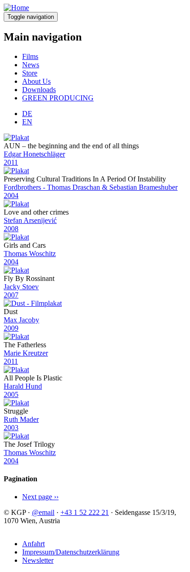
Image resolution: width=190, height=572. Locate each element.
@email (43, 512)
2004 (11, 195)
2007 (11, 295)
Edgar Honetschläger (34, 154)
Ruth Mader (21, 419)
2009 (11, 328)
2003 (11, 428)
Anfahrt (33, 544)
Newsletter (37, 560)
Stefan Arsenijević (30, 220)
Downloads (39, 89)
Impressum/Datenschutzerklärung (70, 552)
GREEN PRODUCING (58, 98)
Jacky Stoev (21, 287)
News (30, 65)
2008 (11, 229)
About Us (36, 81)
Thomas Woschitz (30, 253)
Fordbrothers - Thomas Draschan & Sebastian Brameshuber (91, 187)
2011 (11, 162)
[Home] (16, 8)
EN (27, 122)
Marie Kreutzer (26, 353)
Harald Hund (23, 386)
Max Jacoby (21, 320)
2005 (11, 394)
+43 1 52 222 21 (84, 512)
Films (30, 56)
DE (27, 113)
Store (29, 73)
